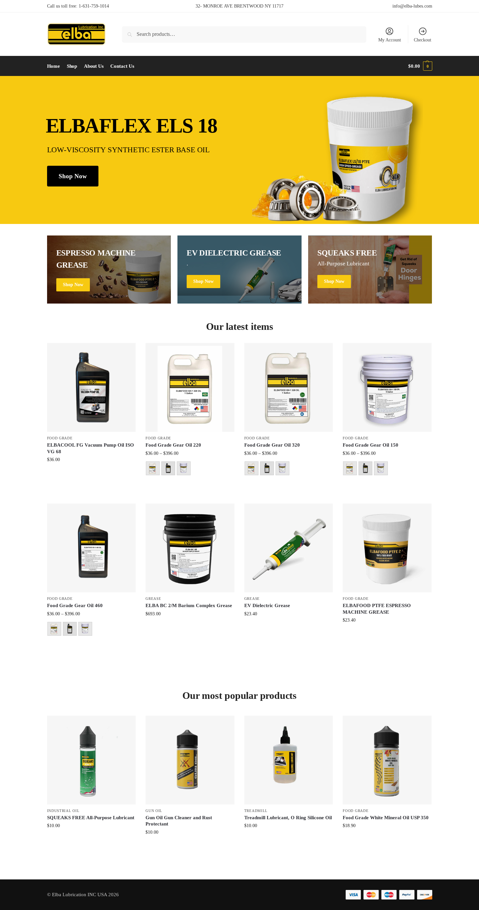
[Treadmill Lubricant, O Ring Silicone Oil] (288, 760)
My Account (389, 39)
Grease (153, 599)
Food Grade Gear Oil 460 (75, 605)
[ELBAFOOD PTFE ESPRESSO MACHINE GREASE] (387, 548)
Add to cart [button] (91, 474)
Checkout (422, 39)
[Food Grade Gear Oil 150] (387, 387)
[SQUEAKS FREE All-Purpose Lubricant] (91, 760)
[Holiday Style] (239, 269)
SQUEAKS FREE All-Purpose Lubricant (90, 817)
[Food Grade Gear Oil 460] (91, 548)
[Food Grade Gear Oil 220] (190, 387)
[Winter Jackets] (370, 269)
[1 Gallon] (153, 468)
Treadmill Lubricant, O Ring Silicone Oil (288, 817)
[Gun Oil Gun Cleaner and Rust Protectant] (190, 760)
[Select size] (190, 469)
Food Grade (60, 438)
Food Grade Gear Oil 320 (272, 445)
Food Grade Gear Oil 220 (173, 445)
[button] (420, 66)
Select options (189, 486)
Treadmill (256, 811)
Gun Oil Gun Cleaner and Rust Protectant (179, 821)
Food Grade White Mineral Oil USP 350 (386, 817)
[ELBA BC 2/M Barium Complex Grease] (190, 548)
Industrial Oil (63, 811)
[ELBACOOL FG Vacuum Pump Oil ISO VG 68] (91, 387)
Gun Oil (154, 811)
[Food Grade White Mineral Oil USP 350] (387, 760)
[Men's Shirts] (109, 269)
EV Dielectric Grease (267, 605)
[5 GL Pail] (183, 468)
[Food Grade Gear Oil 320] (288, 387)
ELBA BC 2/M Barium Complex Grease (189, 605)
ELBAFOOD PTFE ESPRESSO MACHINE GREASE (377, 609)
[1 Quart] (168, 468)
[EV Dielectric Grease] (288, 548)
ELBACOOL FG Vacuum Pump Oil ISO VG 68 (90, 448)
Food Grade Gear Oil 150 (370, 445)
